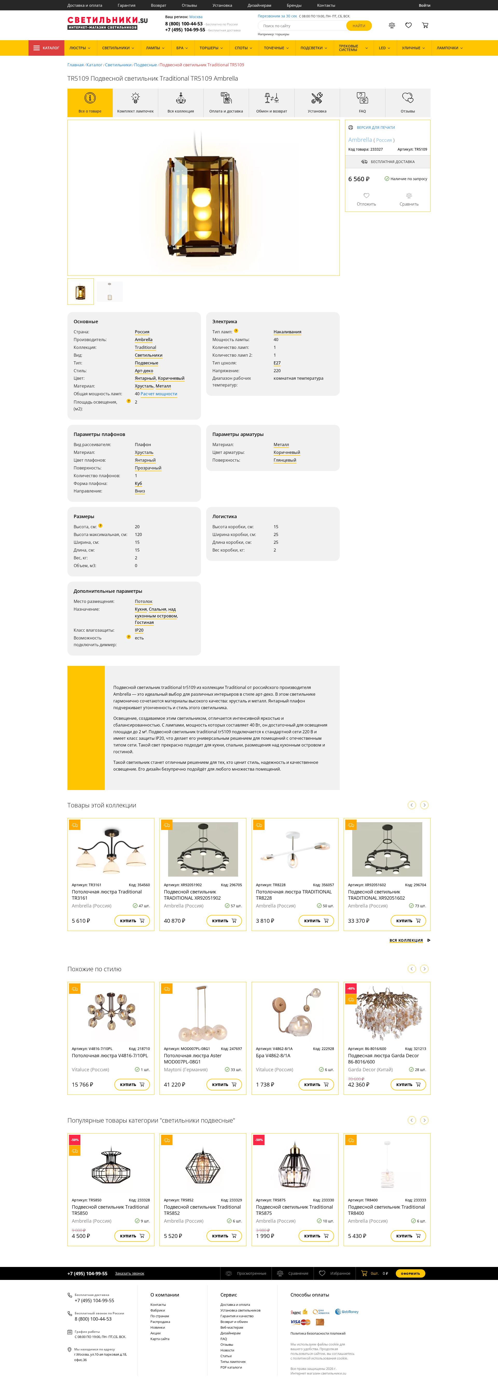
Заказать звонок (129, 1273)
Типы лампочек (233, 1361)
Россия (142, 332)
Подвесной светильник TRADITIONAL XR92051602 (376, 895)
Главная (75, 65)
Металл (163, 386)
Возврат (158, 5)
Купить (128, 920)
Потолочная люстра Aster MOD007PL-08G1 (193, 1058)
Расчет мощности (159, 394)
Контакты (326, 5)
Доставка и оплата (84, 5)
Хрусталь (144, 386)
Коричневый (171, 378)
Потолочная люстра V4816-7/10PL (110, 1055)
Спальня (157, 609)
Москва (196, 17)
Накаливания (287, 332)
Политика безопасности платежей (317, 1333)
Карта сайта (159, 1338)
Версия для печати (376, 127)
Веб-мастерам (231, 1327)
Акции (155, 1333)
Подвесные (145, 65)
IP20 (139, 630)
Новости (227, 1350)
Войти (425, 5)
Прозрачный (148, 468)
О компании (164, 1295)
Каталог (51, 47)
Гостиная (144, 622)
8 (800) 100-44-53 (201, 24)
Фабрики (157, 1310)
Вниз (140, 491)
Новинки (157, 1327)
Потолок (144, 601)
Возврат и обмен (234, 1321)
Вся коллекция (406, 940)
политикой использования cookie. (320, 1358)
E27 (277, 363)
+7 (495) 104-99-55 (203, 30)
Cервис (228, 1295)
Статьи (226, 1356)
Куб (138, 483)
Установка (222, 5)
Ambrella (144, 339)
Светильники (118, 65)
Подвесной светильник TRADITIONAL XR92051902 (192, 895)
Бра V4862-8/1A (273, 1055)
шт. (375, 1273)
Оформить (410, 1274)
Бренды (294, 5)
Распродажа (160, 1321)
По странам (159, 1316)
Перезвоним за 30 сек (277, 16)
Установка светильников (240, 1310)
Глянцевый (285, 460)
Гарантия (126, 5)
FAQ (223, 1338)
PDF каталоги (231, 1367)
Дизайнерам (259, 5)
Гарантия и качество (237, 1316)
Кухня (141, 609)
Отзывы (189, 5)
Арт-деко (144, 371)
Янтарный (145, 378)
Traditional (145, 347)
